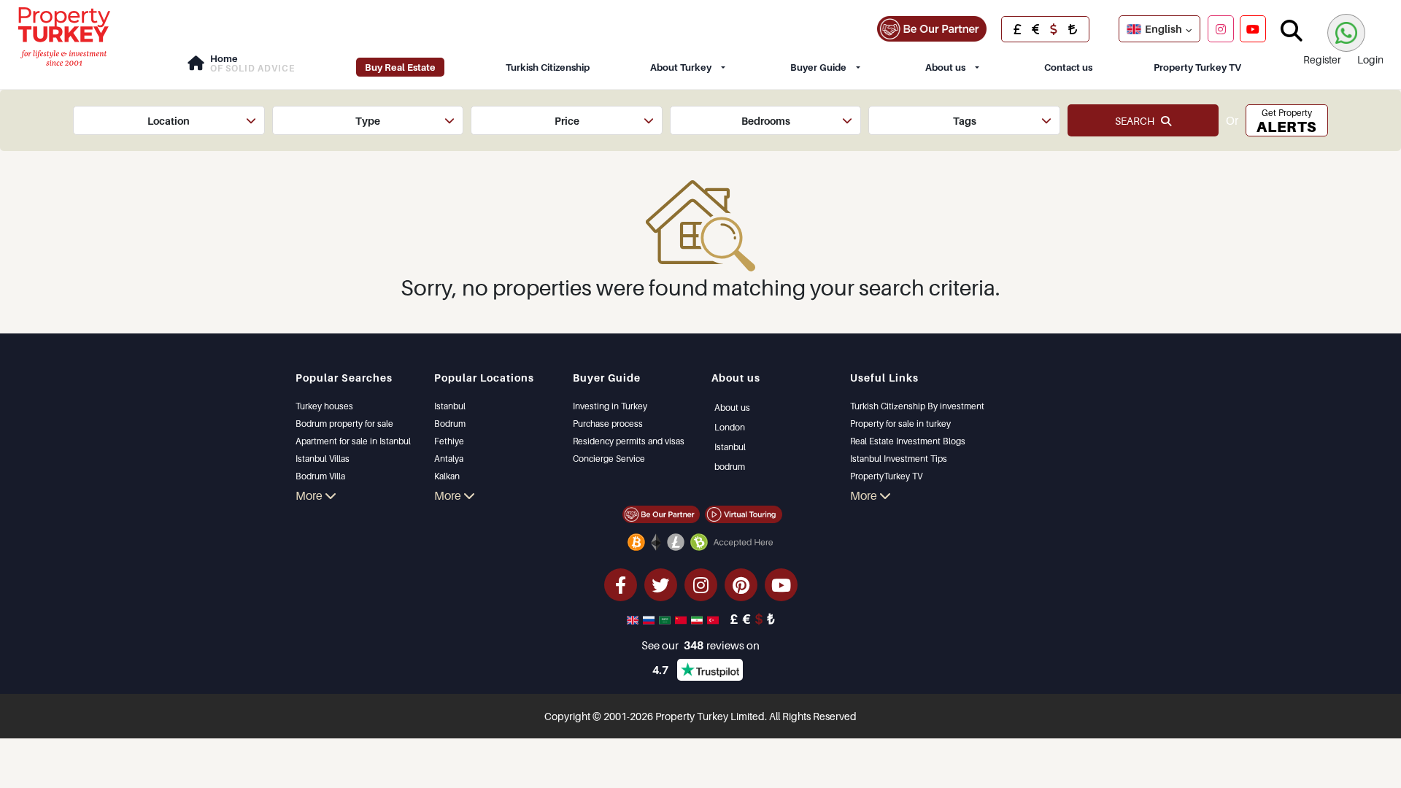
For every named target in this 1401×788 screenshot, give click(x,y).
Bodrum (450, 423)
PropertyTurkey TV (886, 476)
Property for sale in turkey (900, 423)
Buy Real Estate (400, 67)
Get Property (1286, 121)
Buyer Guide (818, 67)
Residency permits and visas (628, 441)
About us (945, 67)
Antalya (448, 458)
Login (1370, 59)
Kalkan (447, 476)
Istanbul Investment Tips (898, 458)
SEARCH (1138, 121)
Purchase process (608, 423)
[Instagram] (1221, 28)
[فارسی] (698, 619)
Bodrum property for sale (344, 423)
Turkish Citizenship (548, 67)
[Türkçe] (714, 619)
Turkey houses (324, 406)
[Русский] (650, 619)
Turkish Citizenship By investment (917, 406)
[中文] (682, 619)
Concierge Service (609, 458)
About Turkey (680, 67)
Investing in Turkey (610, 406)
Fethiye (449, 441)
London (729, 427)
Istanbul (450, 406)
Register (1322, 59)
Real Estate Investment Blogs (907, 441)
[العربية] (666, 619)
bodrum (729, 466)
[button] (169, 120)
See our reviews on (700, 645)
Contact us (1068, 67)
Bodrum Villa (320, 476)
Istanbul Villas (323, 458)
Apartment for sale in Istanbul (353, 441)
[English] (634, 619)
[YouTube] (1253, 28)
